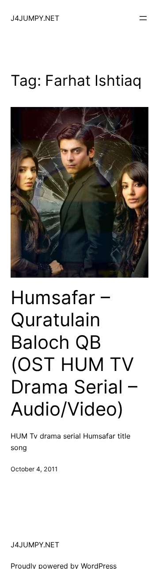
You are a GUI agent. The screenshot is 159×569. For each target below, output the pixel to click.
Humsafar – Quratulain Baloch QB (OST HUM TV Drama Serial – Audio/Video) (74, 353)
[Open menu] (143, 18)
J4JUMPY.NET (35, 18)
